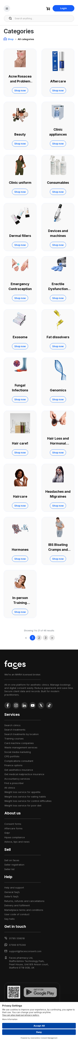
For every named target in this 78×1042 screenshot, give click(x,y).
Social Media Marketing (17, 752)
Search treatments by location (21, 734)
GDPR (7, 832)
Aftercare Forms (13, 828)
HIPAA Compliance (14, 837)
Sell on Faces (11, 860)
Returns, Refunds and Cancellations (24, 901)
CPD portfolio (11, 756)
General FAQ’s (12, 892)
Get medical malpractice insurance (24, 774)
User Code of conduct (16, 914)
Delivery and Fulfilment (17, 905)
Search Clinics (12, 725)
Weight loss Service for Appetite (22, 792)
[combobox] (43, 18)
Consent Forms (12, 823)
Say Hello (9, 918)
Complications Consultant (18, 760)
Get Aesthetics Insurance (18, 769)
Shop (11, 39)
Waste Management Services (20, 747)
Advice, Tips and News (17, 841)
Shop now (20, 90)
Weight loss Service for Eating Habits (25, 796)
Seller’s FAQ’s (11, 896)
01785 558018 (17, 938)
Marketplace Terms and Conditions (23, 909)
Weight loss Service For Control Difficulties (28, 800)
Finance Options (13, 765)
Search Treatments (14, 729)
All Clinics (9, 787)
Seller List (9, 869)
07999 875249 (17, 944)
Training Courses (14, 738)
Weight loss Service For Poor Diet (22, 805)
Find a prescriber (14, 783)
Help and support (14, 887)
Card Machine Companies (19, 743)
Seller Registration (14, 864)
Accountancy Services (17, 778)
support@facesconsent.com (25, 951)
